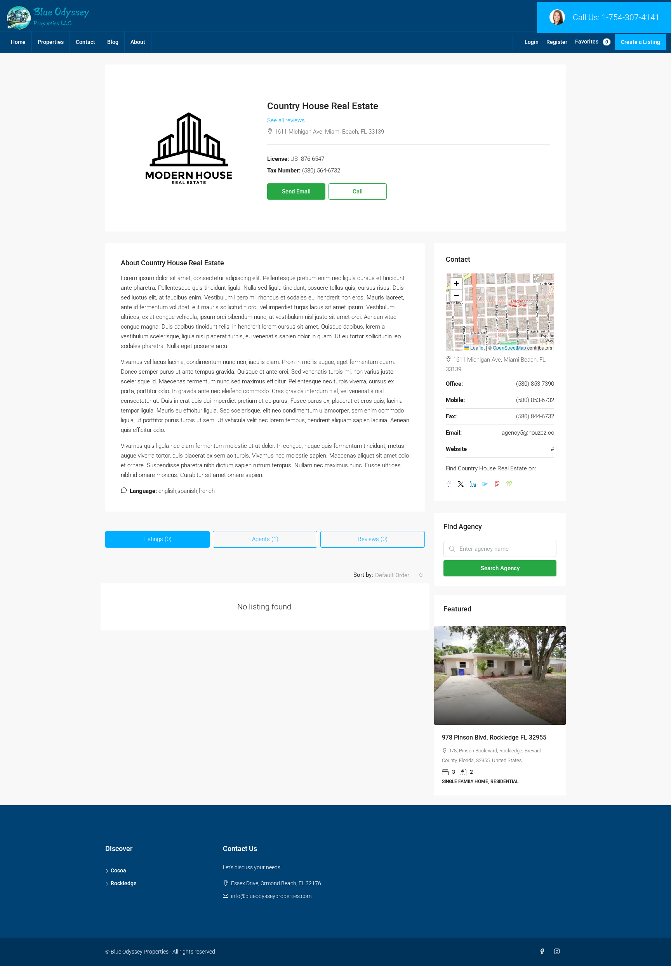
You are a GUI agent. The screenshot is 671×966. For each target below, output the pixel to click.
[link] (500, 675)
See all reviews (286, 120)
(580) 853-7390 (535, 383)
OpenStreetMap (509, 347)
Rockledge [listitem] (124, 883)
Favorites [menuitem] (591, 41)
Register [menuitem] (556, 42)
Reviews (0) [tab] (373, 539)
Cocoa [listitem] (118, 870)
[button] (456, 284)
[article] (500, 710)
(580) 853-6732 (535, 400)
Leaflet (477, 347)
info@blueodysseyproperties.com (271, 896)
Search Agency (500, 568)
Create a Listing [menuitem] (640, 42)
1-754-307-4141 (630, 17)
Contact (85, 42)
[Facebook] (543, 952)
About (137, 42)
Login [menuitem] (532, 42)
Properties (51, 42)
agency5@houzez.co (528, 432)
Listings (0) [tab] (157, 539)
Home (18, 42)
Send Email (296, 191)
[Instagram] (558, 952)
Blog (112, 42)
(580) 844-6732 (535, 416)
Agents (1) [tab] (265, 539)
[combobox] (399, 575)
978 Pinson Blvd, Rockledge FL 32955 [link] (494, 737)
